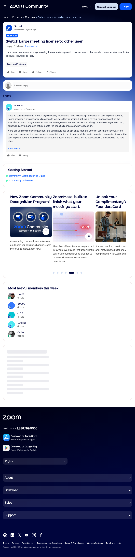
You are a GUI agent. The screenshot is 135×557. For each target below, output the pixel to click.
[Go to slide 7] (81, 272)
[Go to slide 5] (69, 272)
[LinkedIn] (12, 534)
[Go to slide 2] (57, 272)
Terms (6, 543)
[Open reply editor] (67, 85)
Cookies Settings (95, 543)
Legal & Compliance (74, 543)
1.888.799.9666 (27, 428)
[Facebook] (41, 534)
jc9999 (21, 303)
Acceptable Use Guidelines (49, 543)
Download (11, 490)
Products (17, 17)
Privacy (15, 543)
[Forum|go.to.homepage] (29, 7)
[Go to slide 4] (65, 272)
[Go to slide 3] (61, 272)
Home (6, 17)
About (9, 478)
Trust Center (27, 543)
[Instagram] (34, 534)
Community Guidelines (21, 180)
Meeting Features (16, 64)
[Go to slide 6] (75, 272)
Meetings (30, 17)
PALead (18, 26)
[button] (5, 6)
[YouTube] (26, 534)
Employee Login (113, 543)
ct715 (20, 313)
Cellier (20, 332)
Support (10, 515)
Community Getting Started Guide (27, 175)
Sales (8, 503)
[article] (67, 131)
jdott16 (21, 294)
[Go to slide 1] (53, 272)
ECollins (21, 322)
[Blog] (5, 534)
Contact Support (106, 7)
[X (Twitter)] (19, 534)
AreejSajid (19, 105)
